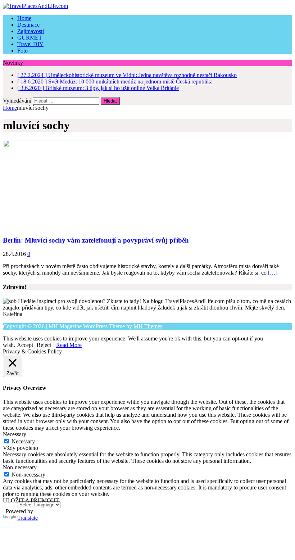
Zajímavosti (30, 31)
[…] (272, 273)
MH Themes (147, 326)
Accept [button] (25, 345)
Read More (69, 345)
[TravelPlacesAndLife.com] (147, 6)
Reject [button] (44, 345)
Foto (22, 51)
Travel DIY (30, 44)
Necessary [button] (14, 434)
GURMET (29, 38)
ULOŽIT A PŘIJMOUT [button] (31, 500)
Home (24, 18)
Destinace (28, 25)
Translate (27, 518)
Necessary (23, 441)
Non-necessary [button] (20, 467)
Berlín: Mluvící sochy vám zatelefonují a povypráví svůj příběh (96, 240)
